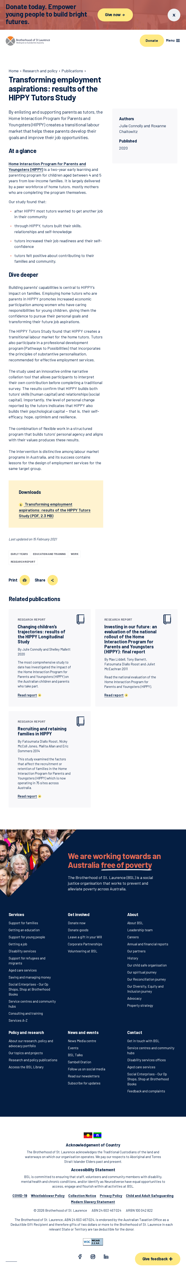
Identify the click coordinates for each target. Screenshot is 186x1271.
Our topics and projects (26, 1053)
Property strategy (140, 1005)
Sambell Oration (79, 1062)
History (132, 958)
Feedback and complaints (146, 1091)
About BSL (135, 923)
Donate (152, 40)
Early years (19, 553)
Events (73, 1048)
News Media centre (82, 1041)
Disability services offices (146, 1060)
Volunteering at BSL (82, 951)
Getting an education (24, 930)
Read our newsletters (84, 1076)
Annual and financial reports (147, 944)
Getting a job (18, 944)
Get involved (79, 914)
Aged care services (23, 970)
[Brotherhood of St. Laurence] (28, 41)
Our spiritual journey (142, 972)
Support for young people (27, 937)
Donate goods (78, 930)
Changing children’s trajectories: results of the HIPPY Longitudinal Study (41, 631)
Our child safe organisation (147, 965)
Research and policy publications (33, 1060)
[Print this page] (25, 580)
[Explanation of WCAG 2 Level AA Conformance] (93, 1242)
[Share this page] (52, 580)
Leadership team (140, 930)
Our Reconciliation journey (146, 979)
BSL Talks (75, 1055)
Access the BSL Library (26, 1067)
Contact (134, 1032)
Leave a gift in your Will (85, 937)
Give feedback (155, 1258)
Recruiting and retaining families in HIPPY (42, 728)
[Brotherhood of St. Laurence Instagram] (93, 1258)
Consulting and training (26, 1013)
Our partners (136, 951)
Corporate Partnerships (85, 944)
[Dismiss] (174, 15)
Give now (113, 14)
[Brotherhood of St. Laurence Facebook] (80, 1258)
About (132, 914)
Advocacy (134, 998)
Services (16, 914)
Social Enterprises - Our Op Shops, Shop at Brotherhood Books (29, 989)
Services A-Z (18, 1020)
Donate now (77, 923)
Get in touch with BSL (143, 1041)
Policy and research (26, 1032)
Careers (133, 937)
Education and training (49, 553)
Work (75, 553)
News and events (83, 1032)
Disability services (22, 951)
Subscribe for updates (84, 1083)
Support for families (23, 923)
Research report (23, 561)
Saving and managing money (30, 977)
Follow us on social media (86, 1069)
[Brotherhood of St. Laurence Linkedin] (106, 1258)
